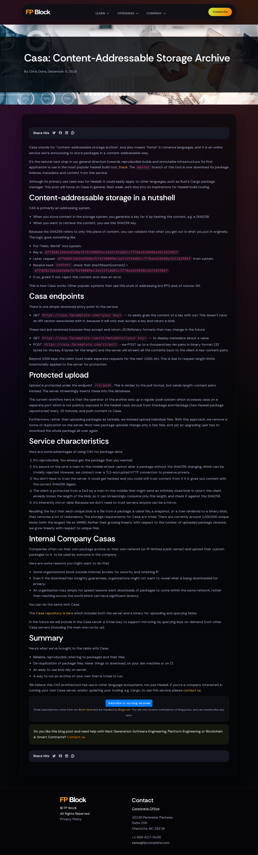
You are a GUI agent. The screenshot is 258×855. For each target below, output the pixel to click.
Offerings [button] (125, 13)
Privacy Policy (71, 819)
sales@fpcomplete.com (150, 842)
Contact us (76, 737)
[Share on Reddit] (72, 133)
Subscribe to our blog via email (129, 703)
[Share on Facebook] (60, 133)
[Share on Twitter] (54, 133)
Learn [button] (100, 13)
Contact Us (220, 11)
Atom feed (85, 709)
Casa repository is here (54, 613)
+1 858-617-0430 (146, 837)
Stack (123, 167)
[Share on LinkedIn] (66, 133)
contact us (192, 690)
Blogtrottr (124, 709)
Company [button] (154, 13)
